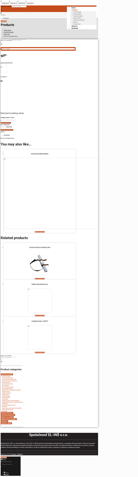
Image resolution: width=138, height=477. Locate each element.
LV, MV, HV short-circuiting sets (9, 379)
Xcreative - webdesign (17, 454)
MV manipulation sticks (7, 388)
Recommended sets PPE (7, 409)
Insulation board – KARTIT (40, 321)
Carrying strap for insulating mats (39, 247)
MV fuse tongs (5, 385)
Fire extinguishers (6, 397)
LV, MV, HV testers (6, 376)
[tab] (40, 135)
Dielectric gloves (6, 391)
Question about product (7, 129)
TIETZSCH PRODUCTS (8, 415)
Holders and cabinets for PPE (8, 405)
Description (7, 135)
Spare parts (4, 411)
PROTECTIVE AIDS (9, 32)
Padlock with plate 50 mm (40, 284)
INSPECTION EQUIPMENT (9, 419)
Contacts (4, 21)
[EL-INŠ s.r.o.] (17, 3)
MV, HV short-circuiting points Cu (9, 380)
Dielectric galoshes (6, 393)
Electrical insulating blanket (39, 153)
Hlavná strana (7, 30)
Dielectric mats (5, 394)
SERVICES (4, 421)
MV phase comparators (7, 377)
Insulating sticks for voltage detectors (10, 400)
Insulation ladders (6, 396)
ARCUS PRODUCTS (7, 413)
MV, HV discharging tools (8, 386)
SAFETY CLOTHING (7, 417)
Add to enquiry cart (5, 122)
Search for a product (6, 6)
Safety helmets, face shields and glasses (11, 389)
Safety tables (5, 399)
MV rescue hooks (6, 382)
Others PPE (7, 34)
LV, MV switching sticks (7, 383)
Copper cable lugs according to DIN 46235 (11, 408)
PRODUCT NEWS (6, 423)
